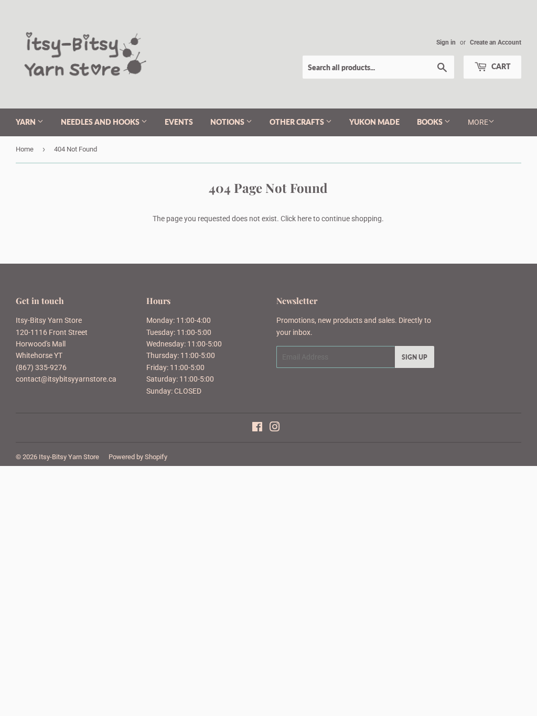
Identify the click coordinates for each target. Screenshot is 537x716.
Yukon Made (374, 121)
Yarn (26, 121)
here (304, 218)
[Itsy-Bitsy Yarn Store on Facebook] (257, 428)
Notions (228, 121)
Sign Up (414, 357)
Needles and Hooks (101, 121)
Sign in (446, 42)
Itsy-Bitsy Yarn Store (69, 457)
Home (25, 149)
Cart (500, 66)
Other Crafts (298, 121)
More (478, 122)
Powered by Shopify (138, 457)
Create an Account (495, 42)
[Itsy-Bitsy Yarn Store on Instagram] (275, 428)
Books (430, 121)
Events (179, 121)
